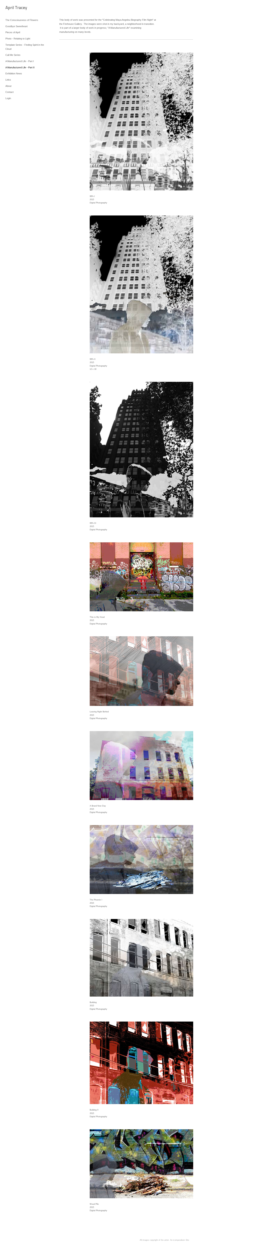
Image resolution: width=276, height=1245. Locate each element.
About (8, 86)
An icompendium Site (179, 1240)
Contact (9, 92)
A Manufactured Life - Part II (19, 67)
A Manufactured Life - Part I (19, 61)
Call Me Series (12, 55)
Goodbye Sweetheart (16, 26)
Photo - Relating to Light (17, 38)
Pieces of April (12, 32)
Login (8, 98)
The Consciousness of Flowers (21, 20)
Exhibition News (13, 73)
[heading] (16, 8)
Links (8, 79)
